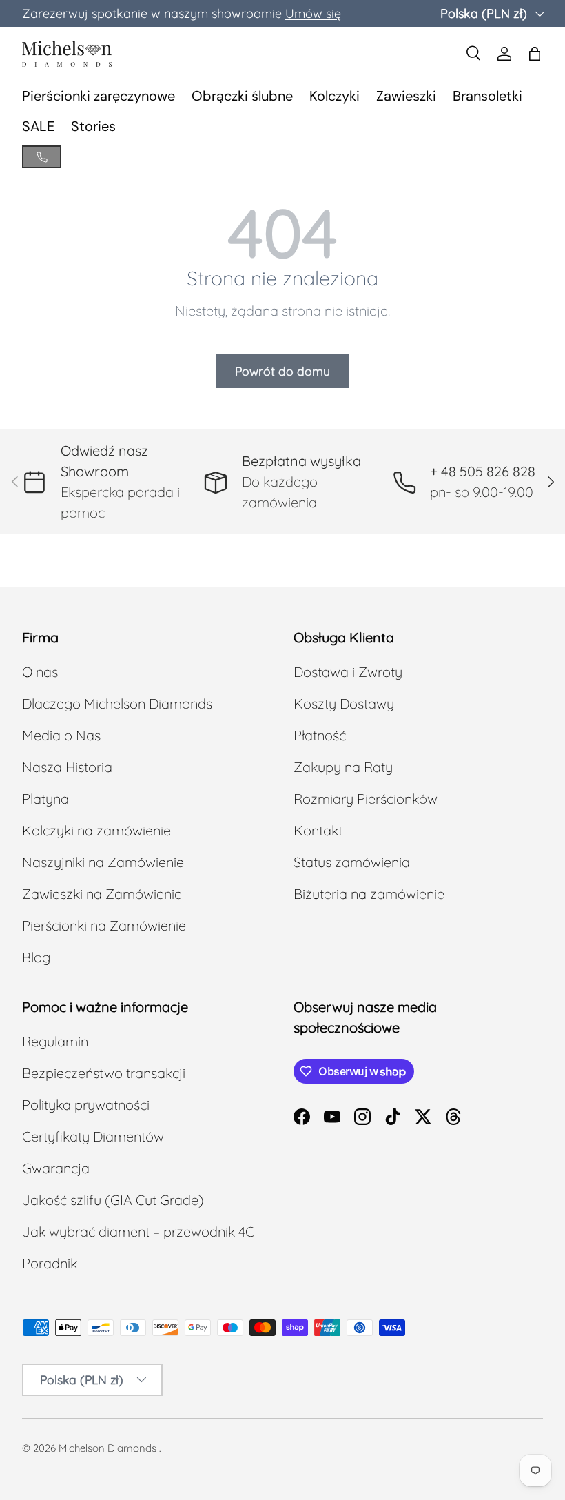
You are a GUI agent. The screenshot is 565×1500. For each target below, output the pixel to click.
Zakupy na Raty (343, 767)
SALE (38, 126)
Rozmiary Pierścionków (366, 798)
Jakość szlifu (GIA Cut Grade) (113, 1199)
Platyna (45, 798)
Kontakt (318, 830)
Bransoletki (487, 96)
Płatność (320, 735)
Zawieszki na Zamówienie (102, 893)
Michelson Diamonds (107, 1448)
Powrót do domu (282, 370)
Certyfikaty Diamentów (93, 1136)
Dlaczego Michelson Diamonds (117, 703)
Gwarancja (56, 1168)
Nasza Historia (67, 767)
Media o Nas (61, 735)
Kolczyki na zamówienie (96, 830)
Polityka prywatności (86, 1104)
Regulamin (55, 1041)
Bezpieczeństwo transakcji (103, 1073)
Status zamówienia (352, 862)
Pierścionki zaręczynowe (98, 96)
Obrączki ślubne (242, 96)
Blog (36, 957)
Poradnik (49, 1263)
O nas (40, 671)
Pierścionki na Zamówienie (104, 925)
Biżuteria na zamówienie (369, 893)
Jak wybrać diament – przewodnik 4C (138, 1231)
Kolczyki (334, 96)
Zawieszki (406, 96)
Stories (93, 126)
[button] (535, 54)
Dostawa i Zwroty (348, 671)
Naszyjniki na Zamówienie (103, 862)
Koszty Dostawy (344, 703)
